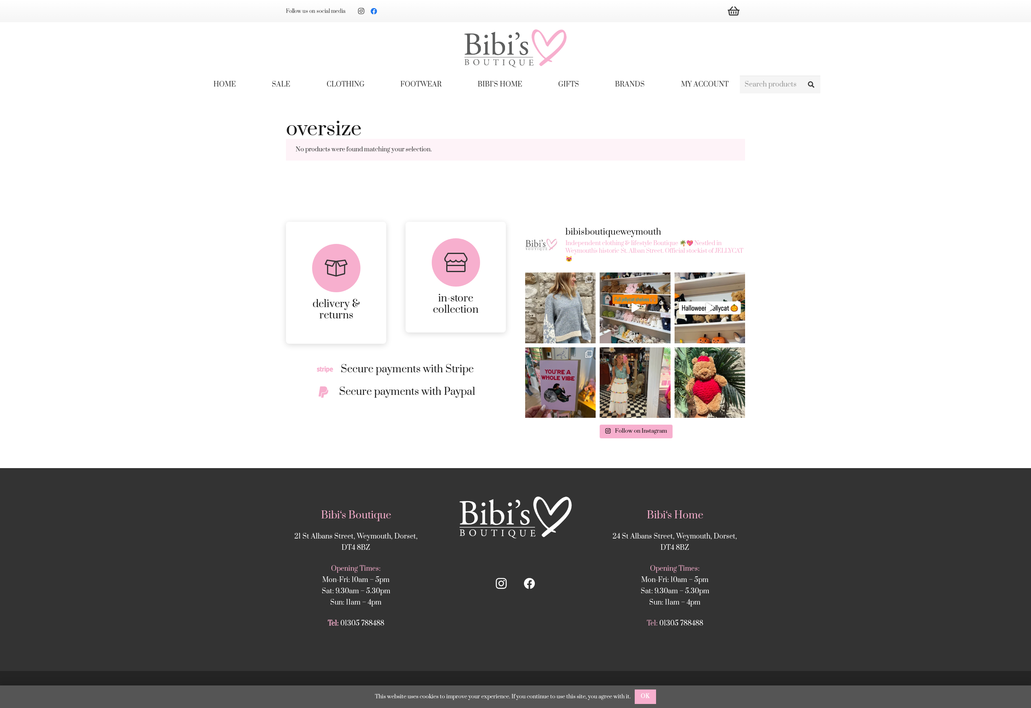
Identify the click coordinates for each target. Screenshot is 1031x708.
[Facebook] (373, 11)
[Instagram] (360, 11)
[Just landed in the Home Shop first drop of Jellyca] (710, 307)
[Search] (811, 85)
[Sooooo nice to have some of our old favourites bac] (635, 307)
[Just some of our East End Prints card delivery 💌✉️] (560, 382)
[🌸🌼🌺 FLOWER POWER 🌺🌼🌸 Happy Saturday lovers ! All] (635, 382)
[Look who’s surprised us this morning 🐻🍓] (710, 382)
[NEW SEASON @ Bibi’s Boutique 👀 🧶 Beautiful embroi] (560, 307)
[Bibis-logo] (515, 48)
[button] (370, 84)
